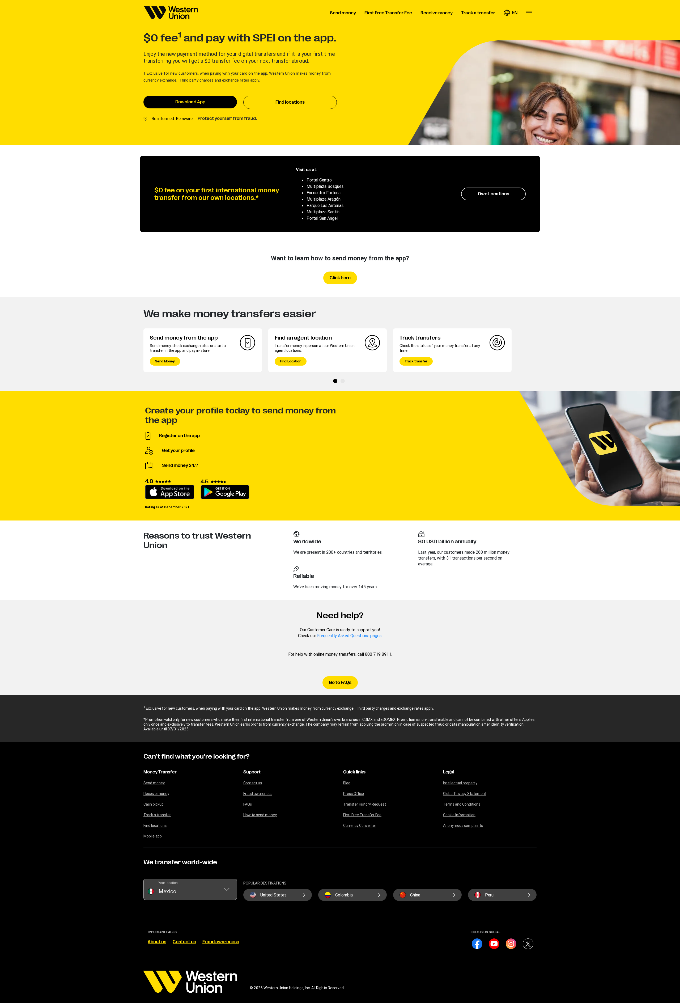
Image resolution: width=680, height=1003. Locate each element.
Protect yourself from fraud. (227, 118)
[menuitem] (171, 12)
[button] (510, 12)
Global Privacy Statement (464, 793)
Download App (190, 102)
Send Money (165, 361)
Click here (340, 278)
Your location (168, 883)
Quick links (354, 772)
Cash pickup (153, 804)
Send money (154, 783)
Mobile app (152, 836)
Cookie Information (459, 814)
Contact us (252, 783)
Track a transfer (157, 814)
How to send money (260, 814)
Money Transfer (160, 772)
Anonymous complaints (463, 825)
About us (157, 941)
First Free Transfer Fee (362, 814)
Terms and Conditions (461, 804)
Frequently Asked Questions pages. (349, 635)
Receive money (156, 793)
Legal (448, 772)
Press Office (353, 793)
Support (252, 772)
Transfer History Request (364, 804)
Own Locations (493, 194)
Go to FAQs (340, 682)
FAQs (247, 804)
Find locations (290, 102)
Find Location (290, 361)
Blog (346, 783)
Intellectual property (460, 783)
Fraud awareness (257, 793)
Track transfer (416, 361)
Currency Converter (359, 825)
